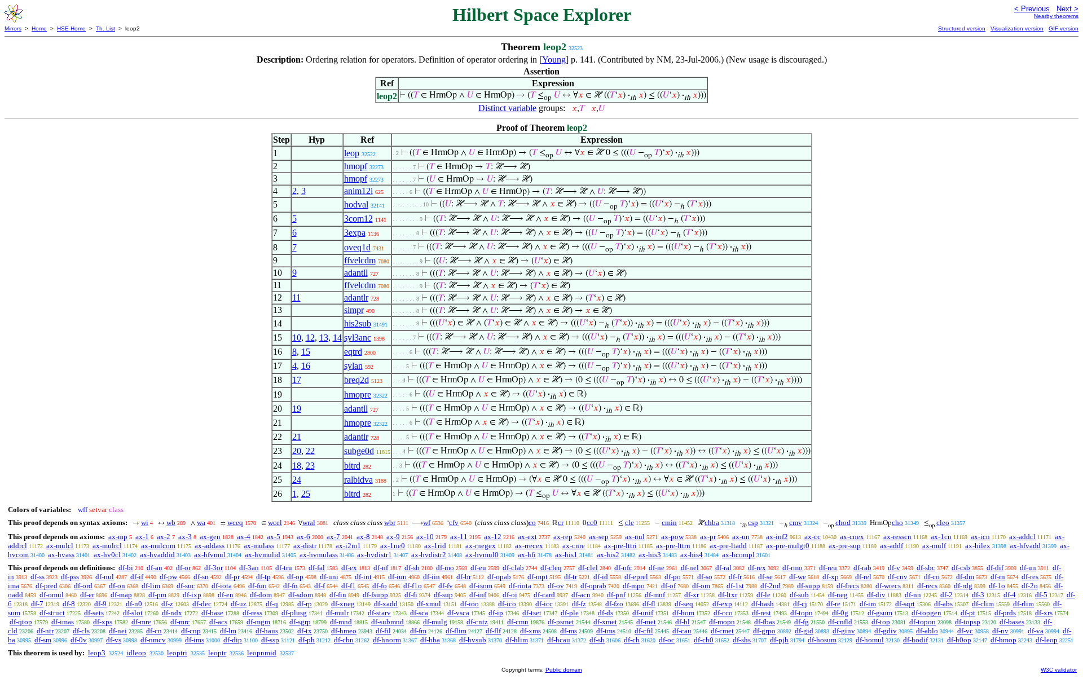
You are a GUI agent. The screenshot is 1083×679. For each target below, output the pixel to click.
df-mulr (337, 613)
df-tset (532, 613)
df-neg (838, 594)
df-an (154, 567)
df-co (932, 576)
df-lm (228, 631)
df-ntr (45, 631)
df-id (600, 576)
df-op (295, 576)
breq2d (356, 380)
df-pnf (616, 594)
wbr (389, 522)
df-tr (570, 576)
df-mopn (722, 622)
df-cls (81, 631)
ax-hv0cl (107, 554)
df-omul (51, 594)
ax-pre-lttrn (673, 545)
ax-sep (599, 536)
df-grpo (764, 631)
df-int (363, 576)
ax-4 (243, 536)
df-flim (456, 631)
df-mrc (180, 622)
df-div (876, 594)
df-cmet (722, 631)
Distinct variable (507, 108)
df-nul (104, 576)
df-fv (445, 585)
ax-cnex (852, 536)
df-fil (383, 631)
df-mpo (634, 585)
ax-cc (812, 536)
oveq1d (357, 247)
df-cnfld (840, 622)
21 (296, 437)
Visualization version (1017, 28)
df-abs (943, 603)
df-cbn (344, 640)
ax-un (741, 536)
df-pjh (779, 640)
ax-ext (527, 536)
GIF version (1063, 28)
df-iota (222, 585)
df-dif (995, 567)
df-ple (570, 613)
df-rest (761, 613)
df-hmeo (343, 631)
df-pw (168, 576)
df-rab (862, 567)
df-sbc (926, 567)
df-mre (141, 622)
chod (843, 522)
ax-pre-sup (845, 545)
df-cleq (551, 567)
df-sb (412, 567)
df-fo (379, 585)
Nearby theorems (1056, 16)
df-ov (556, 585)
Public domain (563, 670)
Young (554, 59)
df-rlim (1023, 603)
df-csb (961, 567)
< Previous (1032, 9)
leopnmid (261, 653)
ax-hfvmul (210, 554)
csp (753, 522)
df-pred (47, 585)
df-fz (579, 603)
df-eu (478, 567)
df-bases (1012, 622)
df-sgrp (300, 622)
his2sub (357, 323)
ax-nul (635, 536)
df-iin (431, 576)
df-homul (870, 640)
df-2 (946, 594)
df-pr (232, 576)
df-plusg (294, 613)
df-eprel (636, 576)
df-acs (218, 622)
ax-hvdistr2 (428, 554)
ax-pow (672, 536)
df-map (121, 594)
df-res (1030, 576)
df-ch (632, 640)
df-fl (648, 603)
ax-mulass (259, 545)
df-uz (238, 603)
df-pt (968, 613)
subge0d (359, 451)
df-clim (983, 603)
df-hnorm (387, 640)
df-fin (337, 594)
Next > (1067, 9)
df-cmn (518, 622)
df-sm (42, 640)
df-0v (79, 640)
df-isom (480, 585)
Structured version (961, 28)
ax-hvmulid (262, 554)
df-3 (978, 594)
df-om (701, 585)
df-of (668, 585)
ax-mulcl (59, 545)
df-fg (801, 622)
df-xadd (386, 603)
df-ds (605, 613)
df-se (765, 576)
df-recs (927, 585)
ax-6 (303, 536)
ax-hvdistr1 (374, 554)
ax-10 (425, 536)
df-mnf (655, 594)
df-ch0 (704, 640)
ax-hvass (61, 554)
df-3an (249, 567)
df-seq (684, 603)
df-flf (493, 631)
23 (310, 465)
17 (296, 380)
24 (296, 479)
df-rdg (963, 585)
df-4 (1009, 594)
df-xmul (429, 603)
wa (201, 522)
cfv (454, 522)
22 (310, 451)
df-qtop (21, 622)
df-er (87, 594)
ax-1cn (941, 536)
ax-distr (304, 545)
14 (337, 337)
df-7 (37, 603)
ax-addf (891, 545)
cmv (795, 522)
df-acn (581, 594)
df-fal (317, 567)
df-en (226, 594)
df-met (646, 622)
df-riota (520, 585)
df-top (880, 622)
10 (296, 337)
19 (296, 408)
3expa (355, 232)
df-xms (530, 631)
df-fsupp (375, 594)
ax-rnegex (480, 545)
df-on (117, 585)
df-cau (682, 631)
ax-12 (492, 536)
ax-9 (393, 536)
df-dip (232, 640)
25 (305, 494)
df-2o (1030, 585)
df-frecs (848, 585)
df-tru (283, 567)
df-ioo (469, 603)
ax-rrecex (529, 545)
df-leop (1047, 640)
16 (305, 366)
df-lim (151, 585)
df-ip (495, 613)
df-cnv (898, 576)
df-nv (1000, 631)
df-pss (70, 576)
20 (296, 451)
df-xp (830, 576)
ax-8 (363, 536)
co (532, 522)
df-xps (102, 622)
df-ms (568, 631)
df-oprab (593, 585)
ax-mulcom (158, 545)
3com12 (358, 218)
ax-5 (273, 536)
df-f (319, 585)
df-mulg (435, 622)
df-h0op (959, 640)
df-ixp (192, 594)
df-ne (656, 567)
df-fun (257, 585)
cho (897, 522)
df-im (868, 603)
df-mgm (258, 622)
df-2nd (770, 585)
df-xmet (605, 622)
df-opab (499, 576)
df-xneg (343, 603)
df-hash (762, 603)
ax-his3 (650, 554)
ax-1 (142, 536)
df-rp (304, 603)
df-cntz (477, 622)
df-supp (808, 585)
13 (323, 337)
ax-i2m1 (348, 545)
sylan (353, 366)
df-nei (118, 631)
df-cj (800, 603)
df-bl (682, 622)
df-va (1036, 631)
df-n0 (134, 603)
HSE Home (71, 28)
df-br (463, 576)
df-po (672, 576)
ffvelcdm (360, 260)
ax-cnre (573, 545)
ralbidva (358, 479)
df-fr (735, 576)
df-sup (443, 594)
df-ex (349, 567)
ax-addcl (1022, 536)
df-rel (863, 576)
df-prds (1005, 613)
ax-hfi (527, 554)
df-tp (263, 576)
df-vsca (458, 613)
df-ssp (270, 640)
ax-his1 (566, 554)
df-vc (965, 631)
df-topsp (967, 622)
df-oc (667, 640)
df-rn (997, 576)
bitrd (352, 465)
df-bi (125, 567)
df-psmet (561, 622)
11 (296, 297)
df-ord (83, 585)
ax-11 (459, 536)
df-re (833, 603)
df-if (136, 576)
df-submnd (387, 622)
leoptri (177, 653)
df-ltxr (727, 594)
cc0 (592, 522)
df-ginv (844, 631)
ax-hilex (977, 545)
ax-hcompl (738, 554)
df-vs (113, 640)
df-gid (804, 631)
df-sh (597, 640)
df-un (1028, 567)
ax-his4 (691, 554)
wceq (235, 522)
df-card (544, 594)
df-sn (201, 576)
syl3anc (357, 337)
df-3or (213, 567)
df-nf (380, 567)
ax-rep (563, 536)
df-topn (801, 613)
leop (351, 153)
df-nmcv (153, 640)
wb (170, 522)
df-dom (261, 594)
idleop (136, 653)
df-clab (513, 567)
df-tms (605, 631)
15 (305, 351)
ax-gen (210, 536)
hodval (356, 204)
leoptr (217, 653)
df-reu (828, 567)
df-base (212, 613)
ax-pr (708, 536)
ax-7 (333, 536)
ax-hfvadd (1025, 545)
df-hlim (516, 640)
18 (296, 465)
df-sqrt (905, 603)
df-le (763, 594)
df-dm (965, 576)
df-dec (202, 603)
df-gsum (880, 613)
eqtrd (353, 351)
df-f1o (412, 585)
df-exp (722, 603)
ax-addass (209, 545)
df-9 (100, 603)
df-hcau (558, 640)
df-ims (194, 640)
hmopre (357, 394)
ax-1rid (435, 545)
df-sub (799, 594)
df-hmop (1003, 640)
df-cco (723, 613)
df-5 (1041, 594)
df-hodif (915, 640)
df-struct (52, 613)
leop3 (96, 653)
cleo (942, 522)
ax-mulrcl (107, 545)
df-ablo (927, 631)
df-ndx (172, 613)
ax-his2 (608, 554)
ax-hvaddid (157, 554)
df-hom (683, 613)
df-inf (477, 594)
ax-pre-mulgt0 (787, 545)
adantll (356, 272)
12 (310, 337)
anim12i (358, 191)
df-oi (510, 594)
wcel (275, 522)
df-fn (290, 585)
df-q (272, 603)
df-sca (419, 613)
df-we (797, 576)
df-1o (997, 585)
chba (712, 522)
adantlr (356, 297)
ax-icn (980, 536)
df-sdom (300, 594)
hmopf (355, 166)
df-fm (418, 631)
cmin (669, 522)
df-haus (267, 631)
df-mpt (537, 576)
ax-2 (163, 536)
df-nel (690, 567)
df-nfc (623, 567)
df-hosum (822, 640)
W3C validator (1059, 670)
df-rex (757, 567)
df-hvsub (472, 640)
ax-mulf (934, 545)
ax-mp (117, 536)
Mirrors (13, 28)
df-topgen (926, 613)
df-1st (735, 585)
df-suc (186, 585)
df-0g (840, 613)
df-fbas (764, 622)
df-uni (329, 576)
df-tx (304, 631)
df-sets (94, 613)
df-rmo (792, 567)
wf (426, 522)
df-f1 (348, 585)
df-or (183, 567)
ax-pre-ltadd (728, 545)
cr (560, 522)
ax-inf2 (777, 536)
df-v (894, 567)
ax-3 (185, 536)
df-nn (913, 594)
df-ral (723, 567)
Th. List (105, 28)
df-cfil (644, 631)
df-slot (133, 613)
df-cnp (191, 631)
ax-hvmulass (319, 554)
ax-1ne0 (392, 545)
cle (629, 522)
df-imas (62, 622)
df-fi (410, 594)
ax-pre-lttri (620, 545)
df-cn (154, 631)
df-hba (430, 640)
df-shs (742, 640)
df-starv (379, 613)
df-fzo (614, 603)
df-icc (544, 603)
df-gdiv (885, 631)
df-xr (691, 594)
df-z (167, 603)
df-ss (37, 576)
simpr (354, 310)
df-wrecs (888, 585)
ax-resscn (897, 536)
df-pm (157, 594)
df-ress (252, 613)
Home (39, 28)
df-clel (588, 567)
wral (308, 522)
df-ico (507, 603)
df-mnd (341, 622)
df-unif (642, 613)
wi (144, 522)
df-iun (397, 576)
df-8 (69, 603)
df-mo (445, 567)
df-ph (306, 640)
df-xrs (1044, 613)
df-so (704, 576)
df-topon (922, 622)
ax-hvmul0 (482, 554)
